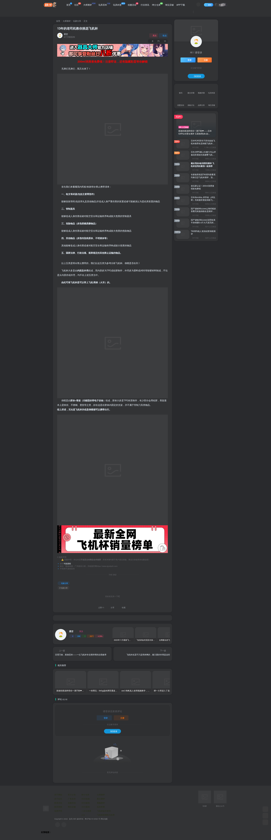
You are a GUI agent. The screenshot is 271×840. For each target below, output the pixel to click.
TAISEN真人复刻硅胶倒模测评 (203, 232)
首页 (68, 4)
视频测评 (101, 802)
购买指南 (58, 806)
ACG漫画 (85, 806)
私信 (165, 35)
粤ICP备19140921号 (92, 819)
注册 (122, 717)
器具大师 (72, 819)
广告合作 (72, 798)
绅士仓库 (157, 4)
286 (78, 636)
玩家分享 (77, 20)
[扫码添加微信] (265, 816)
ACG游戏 (85, 802)
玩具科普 (119, 4)
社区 (77, 4)
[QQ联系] (63, 824)
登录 (106, 717)
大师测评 (89, 4)
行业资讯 (145, 4)
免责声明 (58, 810)
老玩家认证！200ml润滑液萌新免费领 (202, 187)
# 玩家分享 (63, 588)
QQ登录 (113, 731)
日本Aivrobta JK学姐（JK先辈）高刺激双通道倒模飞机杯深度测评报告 (203, 200)
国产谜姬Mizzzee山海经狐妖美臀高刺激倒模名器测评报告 (203, 211)
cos (83, 814)
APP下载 (180, 4)
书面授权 (67, 563)
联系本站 (58, 802)
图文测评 (101, 798)
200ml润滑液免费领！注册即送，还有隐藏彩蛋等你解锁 (112, 61)
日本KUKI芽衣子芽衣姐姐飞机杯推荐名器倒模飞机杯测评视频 (203, 143)
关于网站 (58, 794)
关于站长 (58, 798)
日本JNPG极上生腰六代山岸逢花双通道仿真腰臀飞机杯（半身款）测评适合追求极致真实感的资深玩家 (203, 156)
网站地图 (104, 819)
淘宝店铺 (169, 4)
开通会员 (222, 5)
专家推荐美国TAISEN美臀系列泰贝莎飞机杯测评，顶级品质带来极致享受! (203, 177)
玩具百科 (104, 4)
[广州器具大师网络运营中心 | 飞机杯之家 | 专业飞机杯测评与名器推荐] (46, 808)
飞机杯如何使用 (104, 810)
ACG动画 (85, 798)
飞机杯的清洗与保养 (106, 814)
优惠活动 (133, 4)
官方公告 (72, 794)
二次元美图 (86, 810)
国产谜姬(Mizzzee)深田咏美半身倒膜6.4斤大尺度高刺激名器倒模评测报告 (203, 222)
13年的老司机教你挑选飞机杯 (77, 28)
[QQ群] (265, 809)
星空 (66, 34)
